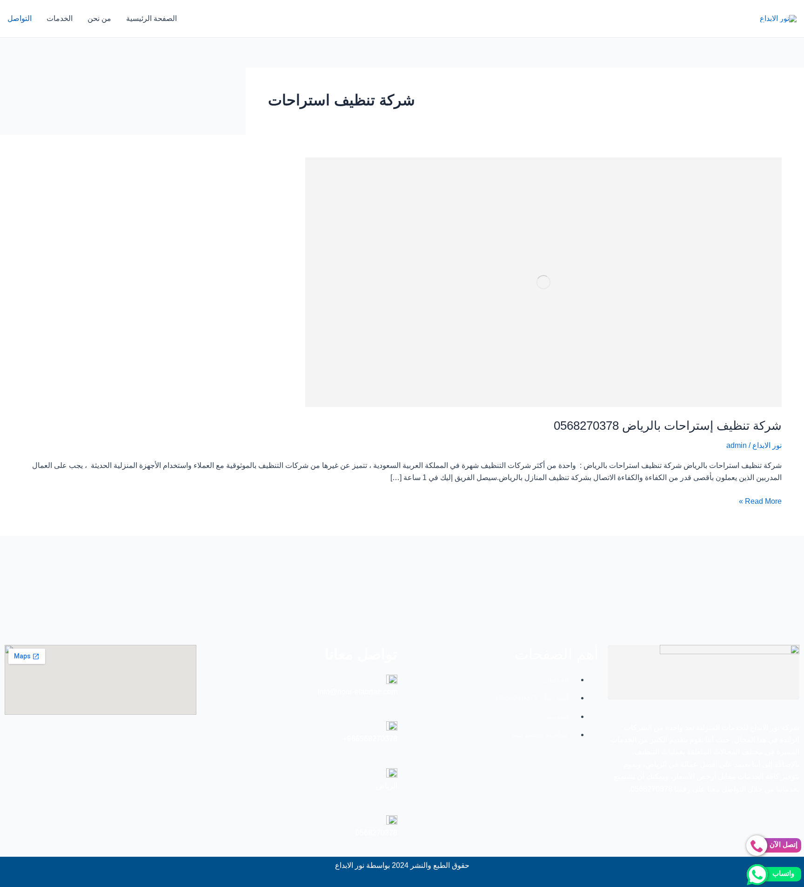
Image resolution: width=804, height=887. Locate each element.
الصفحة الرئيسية (151, 18)
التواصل (19, 18)
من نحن (99, 18)
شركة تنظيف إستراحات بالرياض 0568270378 (668, 426)
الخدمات (60, 18)
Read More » (760, 500)
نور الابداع (767, 445)
